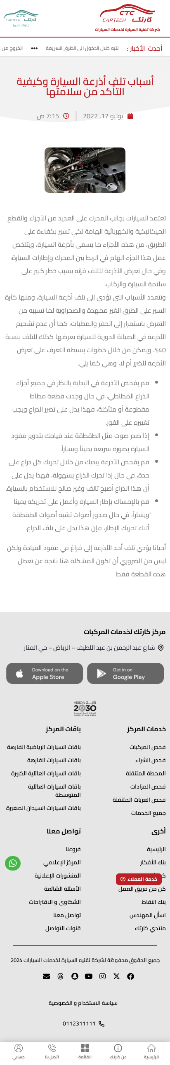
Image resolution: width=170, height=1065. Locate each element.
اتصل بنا (52, 1057)
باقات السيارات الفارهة (54, 760)
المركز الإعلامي (62, 862)
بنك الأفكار (153, 862)
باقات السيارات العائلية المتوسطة (54, 790)
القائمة (85, 1057)
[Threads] (57, 980)
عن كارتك (118, 1057)
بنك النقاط (154, 901)
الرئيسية (151, 1057)
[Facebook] (127, 980)
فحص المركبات (148, 747)
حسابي (18, 1057)
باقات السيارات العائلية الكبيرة (46, 773)
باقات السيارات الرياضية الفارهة (44, 747)
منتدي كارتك (150, 928)
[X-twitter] (113, 980)
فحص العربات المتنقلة (139, 799)
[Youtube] (85, 980)
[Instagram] (99, 980)
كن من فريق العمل (142, 888)
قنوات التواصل (63, 928)
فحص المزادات (148, 786)
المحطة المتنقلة (146, 773)
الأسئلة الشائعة (62, 888)
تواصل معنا (67, 915)
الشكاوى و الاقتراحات (55, 901)
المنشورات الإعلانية (58, 875)
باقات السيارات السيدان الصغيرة (43, 808)
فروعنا (73, 849)
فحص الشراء (150, 760)
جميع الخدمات (148, 813)
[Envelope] (43, 980)
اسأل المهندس (148, 915)
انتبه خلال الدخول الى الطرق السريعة (86, 48)
